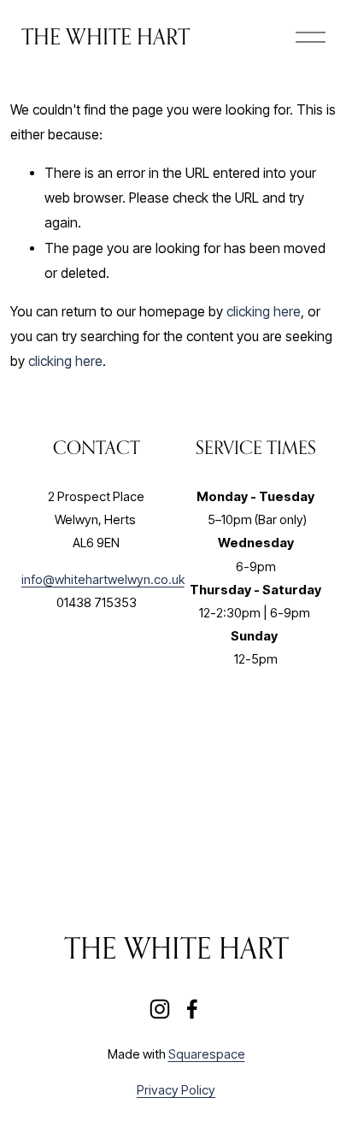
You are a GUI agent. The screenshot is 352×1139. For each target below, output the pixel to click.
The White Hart (105, 36)
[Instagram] (160, 1009)
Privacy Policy (176, 1090)
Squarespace (206, 1054)
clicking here (263, 312)
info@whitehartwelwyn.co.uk (103, 579)
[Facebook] (192, 1009)
